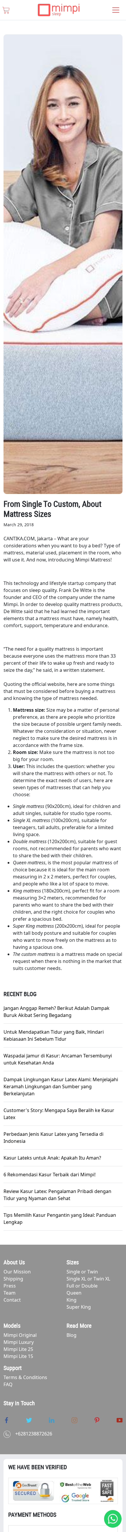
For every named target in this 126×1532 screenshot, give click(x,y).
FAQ (8, 1384)
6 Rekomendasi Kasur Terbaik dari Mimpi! (50, 1174)
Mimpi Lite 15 (18, 1356)
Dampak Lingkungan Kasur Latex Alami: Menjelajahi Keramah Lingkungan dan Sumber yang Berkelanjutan (61, 1086)
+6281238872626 (33, 1433)
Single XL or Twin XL (88, 1278)
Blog (71, 1335)
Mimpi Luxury (19, 1342)
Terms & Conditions (25, 1377)
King (71, 1300)
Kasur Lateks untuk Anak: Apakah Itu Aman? (52, 1158)
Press (10, 1286)
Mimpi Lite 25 (18, 1349)
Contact (12, 1300)
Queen (74, 1293)
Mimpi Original (20, 1335)
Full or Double (82, 1286)
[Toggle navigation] (116, 10)
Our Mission (17, 1271)
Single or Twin (82, 1271)
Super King (79, 1307)
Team (10, 1293)
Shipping (13, 1278)
